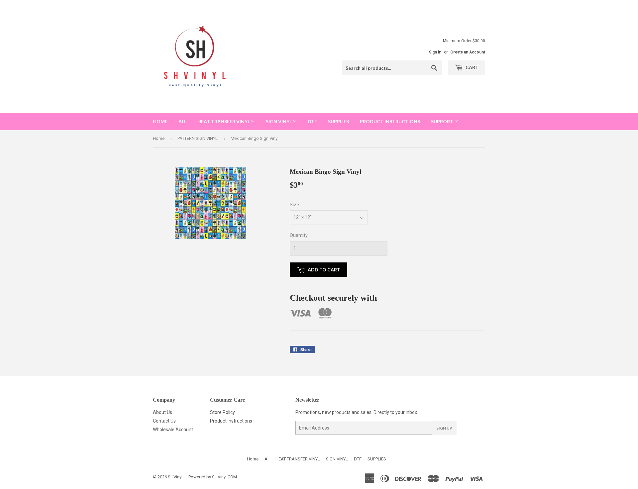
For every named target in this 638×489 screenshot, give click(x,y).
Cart (471, 67)
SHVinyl (175, 476)
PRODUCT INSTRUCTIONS (390, 121)
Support (442, 121)
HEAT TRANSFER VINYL (224, 121)
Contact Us (164, 421)
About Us (162, 412)
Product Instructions (231, 421)
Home (160, 121)
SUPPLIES (338, 121)
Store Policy (222, 412)
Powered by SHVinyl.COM (212, 476)
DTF (312, 121)
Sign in (435, 52)
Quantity (299, 235)
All (182, 121)
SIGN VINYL (279, 121)
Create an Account (467, 52)
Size (294, 204)
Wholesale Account (173, 429)
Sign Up (444, 428)
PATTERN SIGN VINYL (197, 138)
